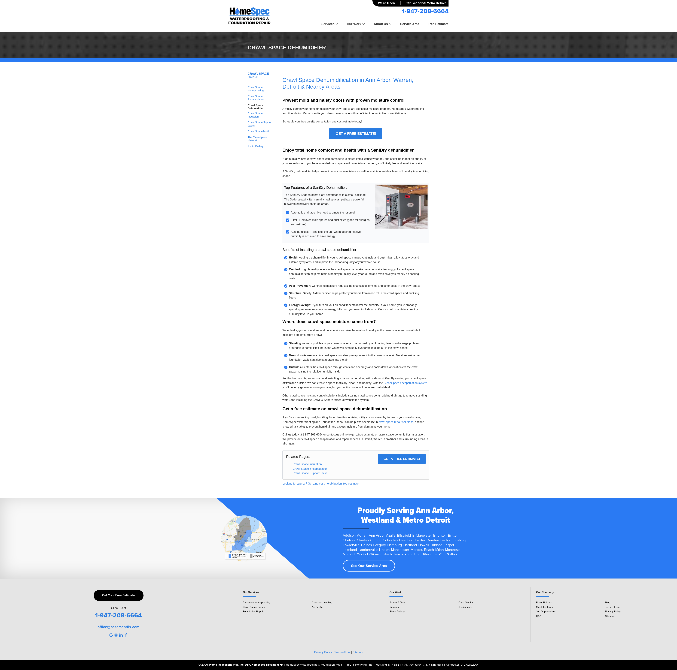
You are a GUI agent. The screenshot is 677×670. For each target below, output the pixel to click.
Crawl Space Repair (258, 75)
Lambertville (368, 550)
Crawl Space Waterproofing (256, 89)
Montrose (452, 550)
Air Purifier (318, 607)
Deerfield (406, 540)
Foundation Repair (253, 611)
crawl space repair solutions (396, 421)
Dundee (433, 540)
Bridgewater (422, 535)
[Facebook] (126, 635)
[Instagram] (116, 635)
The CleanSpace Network (257, 139)
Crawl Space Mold (258, 131)
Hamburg (394, 545)
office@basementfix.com (118, 627)
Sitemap (609, 616)
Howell (423, 545)
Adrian (362, 535)
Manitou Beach (422, 550)
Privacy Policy (613, 611)
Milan (439, 550)
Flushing (459, 540)
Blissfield (404, 535)
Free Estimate (438, 24)
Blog (607, 602)
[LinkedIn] (121, 635)
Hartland (410, 545)
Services (327, 24)
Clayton (363, 540)
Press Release (544, 602)
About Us (381, 24)
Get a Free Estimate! (401, 459)
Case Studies (466, 602)
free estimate (351, 483)
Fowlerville (351, 545)
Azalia (391, 535)
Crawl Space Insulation (307, 464)
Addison (349, 535)
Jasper (449, 545)
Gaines (366, 545)
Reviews (394, 607)
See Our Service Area (369, 566)
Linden (384, 550)
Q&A (538, 616)
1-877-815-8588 (433, 664)
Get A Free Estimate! (356, 134)
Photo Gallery (255, 146)
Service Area (409, 24)
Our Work (354, 24)
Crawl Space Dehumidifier (256, 107)
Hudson (437, 545)
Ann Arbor (377, 535)
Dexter (420, 540)
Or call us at (118, 608)
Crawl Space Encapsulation (310, 468)
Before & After (397, 602)
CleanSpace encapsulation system (405, 382)
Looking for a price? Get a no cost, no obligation (312, 483)
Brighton (440, 535)
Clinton (375, 540)
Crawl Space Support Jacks (310, 473)
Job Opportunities (546, 611)
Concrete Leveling (322, 602)
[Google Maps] (111, 635)
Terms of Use (612, 607)
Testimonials (465, 607)
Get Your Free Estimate (118, 595)
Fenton (445, 540)
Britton (453, 535)
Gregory (379, 545)
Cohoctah (390, 540)
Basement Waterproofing (256, 602)
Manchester (400, 550)
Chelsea (349, 540)
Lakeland (350, 550)
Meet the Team (544, 607)
